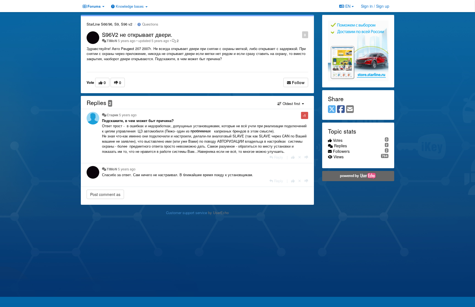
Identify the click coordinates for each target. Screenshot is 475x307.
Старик (112, 114)
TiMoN (112, 40)
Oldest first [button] (291, 103)
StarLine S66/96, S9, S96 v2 (109, 24)
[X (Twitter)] (332, 109)
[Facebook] (341, 109)
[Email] (350, 109)
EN (348, 6)
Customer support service (186, 212)
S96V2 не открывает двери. (137, 34)
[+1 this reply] (293, 157)
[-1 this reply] (306, 157)
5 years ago (128, 114)
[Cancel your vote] (299, 157)
